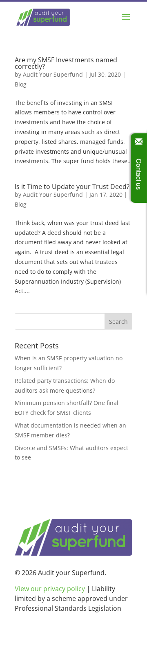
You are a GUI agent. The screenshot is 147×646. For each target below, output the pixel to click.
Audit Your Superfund (53, 74)
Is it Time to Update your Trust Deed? (72, 186)
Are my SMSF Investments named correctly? (66, 63)
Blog (21, 84)
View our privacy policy (50, 588)
